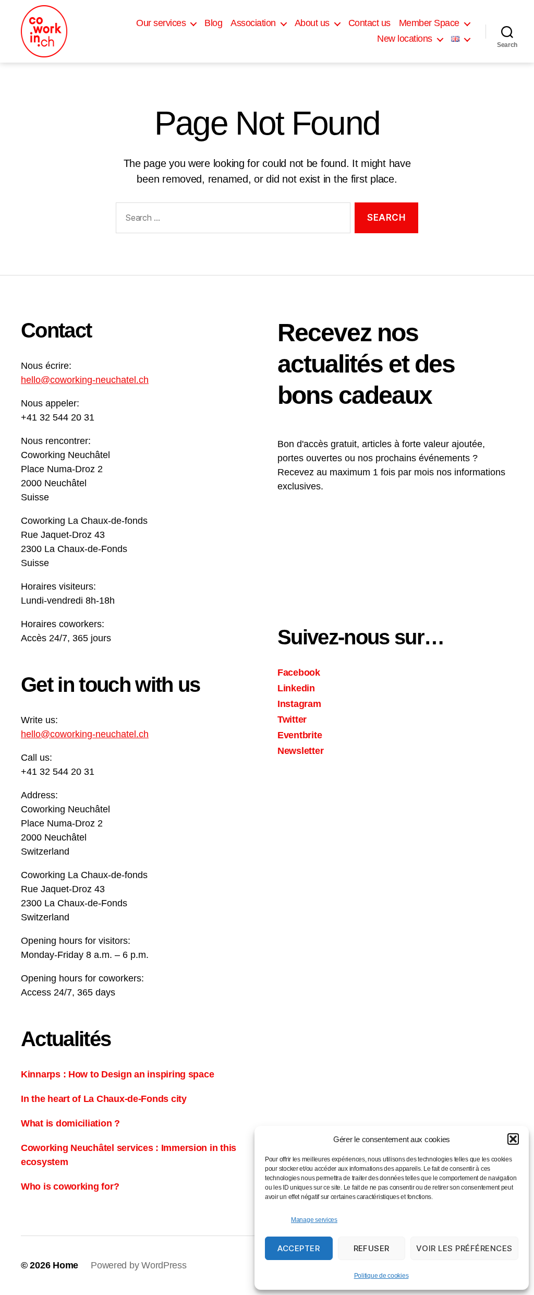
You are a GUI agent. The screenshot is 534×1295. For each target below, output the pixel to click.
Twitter (292, 719)
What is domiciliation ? (70, 1123)
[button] (513, 1139)
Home (65, 1265)
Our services (161, 23)
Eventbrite (299, 735)
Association (253, 23)
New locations (404, 38)
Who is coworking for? (70, 1186)
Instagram (299, 704)
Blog (213, 23)
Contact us (369, 23)
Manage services (314, 1220)
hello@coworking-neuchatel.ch (85, 380)
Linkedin (296, 688)
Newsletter (300, 751)
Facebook (298, 672)
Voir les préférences (464, 1248)
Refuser (372, 1248)
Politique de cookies (381, 1275)
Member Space (429, 23)
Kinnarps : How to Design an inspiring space (117, 1074)
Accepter (298, 1248)
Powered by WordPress (139, 1265)
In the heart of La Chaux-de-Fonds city (104, 1099)
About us (312, 23)
